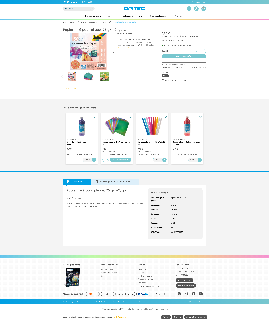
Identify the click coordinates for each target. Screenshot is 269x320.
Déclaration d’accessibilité (127, 302)
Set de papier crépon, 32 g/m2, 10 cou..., (151, 143)
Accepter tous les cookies (195, 317)
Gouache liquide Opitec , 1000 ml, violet (80, 143)
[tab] (77, 182)
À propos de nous (107, 269)
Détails (87, 160)
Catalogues (142, 283)
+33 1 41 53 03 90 (85, 2)
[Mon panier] (203, 8)
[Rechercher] (91, 9)
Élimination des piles (145, 279)
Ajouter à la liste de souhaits (175, 80)
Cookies (142, 302)
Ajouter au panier (182, 56)
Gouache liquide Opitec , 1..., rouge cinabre (186, 143)
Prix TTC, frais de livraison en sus (174, 41)
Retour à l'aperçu (71, 88)
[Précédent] (62, 51)
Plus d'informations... (120, 317)
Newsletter (142, 269)
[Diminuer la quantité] (197, 51)
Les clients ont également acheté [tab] (80, 107)
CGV (98, 302)
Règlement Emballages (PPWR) (149, 286)
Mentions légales (69, 302)
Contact (141, 273)
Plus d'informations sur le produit (129, 48)
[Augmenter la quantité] (205, 51)
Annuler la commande (186, 285)
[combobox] (76, 9)
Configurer (177, 317)
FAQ (102, 276)
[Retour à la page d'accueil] (134, 8)
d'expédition (144, 309)
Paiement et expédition (199, 67)
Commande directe (198, 2)
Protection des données (86, 302)
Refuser (166, 317)
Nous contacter (185, 280)
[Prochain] (113, 51)
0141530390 (183, 275)
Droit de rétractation (108, 302)
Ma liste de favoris (145, 276)
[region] (88, 57)
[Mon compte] (196, 8)
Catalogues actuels (72, 264)
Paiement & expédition (109, 273)
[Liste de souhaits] (189, 8)
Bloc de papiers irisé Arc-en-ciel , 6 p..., (116, 143)
